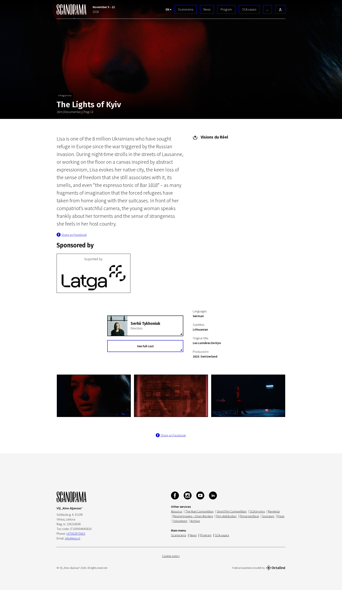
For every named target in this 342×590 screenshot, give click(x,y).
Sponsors (268, 516)
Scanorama (185, 9)
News (206, 9)
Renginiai (274, 511)
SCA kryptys (257, 511)
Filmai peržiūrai (249, 516)
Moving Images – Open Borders (193, 516)
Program (226, 9)
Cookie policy (171, 556)
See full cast (145, 346)
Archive (195, 521)
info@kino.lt (72, 538)
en (168, 9)
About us (176, 511)
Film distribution (226, 516)
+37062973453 (75, 533)
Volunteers (180, 521)
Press (280, 516)
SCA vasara (249, 9)
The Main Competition (199, 511)
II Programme (64, 95)
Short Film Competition (232, 511)
